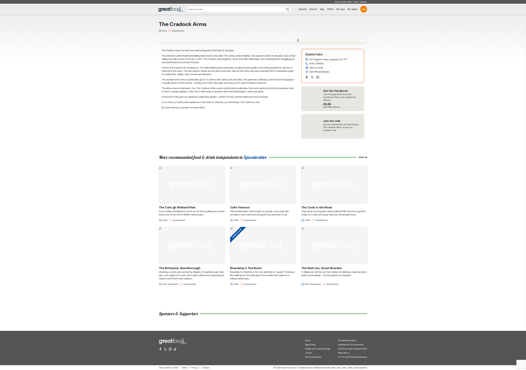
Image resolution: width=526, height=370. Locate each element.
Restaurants (173, 284)
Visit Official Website (319, 71)
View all (363, 157)
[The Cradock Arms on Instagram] (317, 77)
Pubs (164, 31)
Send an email (316, 67)
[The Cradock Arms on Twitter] (312, 77)
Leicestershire (178, 31)
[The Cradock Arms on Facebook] (306, 77)
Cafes (165, 220)
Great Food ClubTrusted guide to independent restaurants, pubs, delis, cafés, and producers (324, 367)
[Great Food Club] (170, 9)
